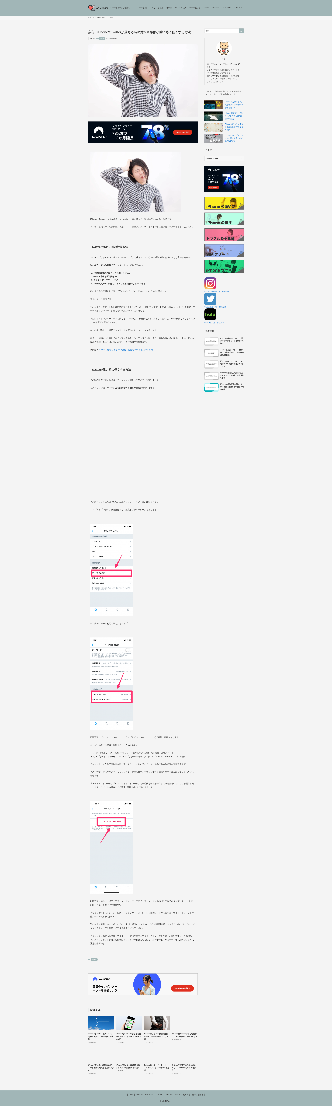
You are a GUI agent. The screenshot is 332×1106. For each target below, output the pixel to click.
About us (139, 1095)
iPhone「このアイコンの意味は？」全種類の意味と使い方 (234, 105)
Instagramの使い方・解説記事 (216, 291)
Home (131, 1095)
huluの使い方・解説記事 (214, 323)
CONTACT (160, 1095)
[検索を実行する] (241, 30)
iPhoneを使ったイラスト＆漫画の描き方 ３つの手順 (234, 127)
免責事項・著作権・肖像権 (193, 1095)
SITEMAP (149, 1095)
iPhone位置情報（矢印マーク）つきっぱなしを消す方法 (234, 116)
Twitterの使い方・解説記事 (215, 307)
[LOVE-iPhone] (98, 7)
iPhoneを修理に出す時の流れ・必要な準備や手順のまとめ (126, 350)
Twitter (102, 38)
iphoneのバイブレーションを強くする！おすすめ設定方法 (234, 138)
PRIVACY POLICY (173, 1095)
